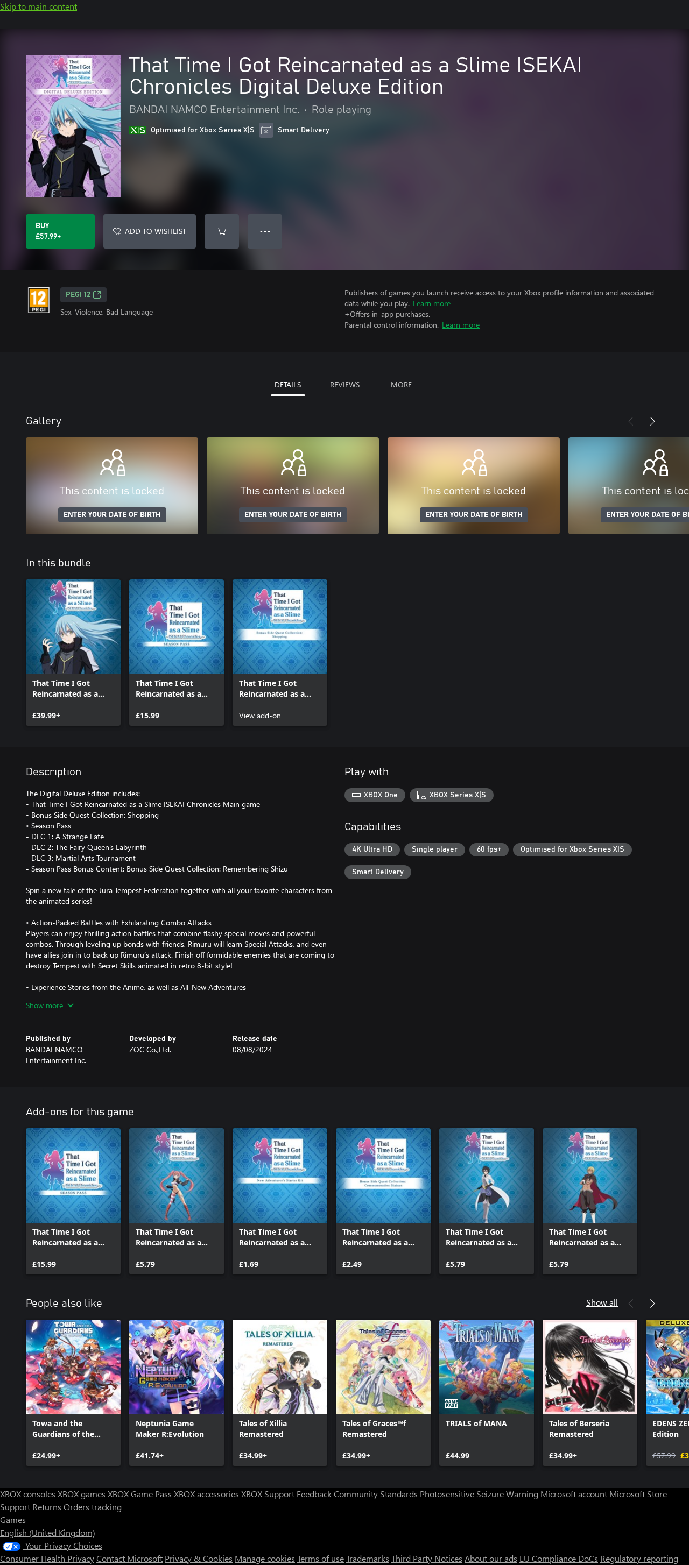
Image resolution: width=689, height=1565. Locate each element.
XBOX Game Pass (140, 1493)
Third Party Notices (426, 1558)
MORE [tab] (401, 384)
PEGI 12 (78, 295)
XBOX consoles (27, 1493)
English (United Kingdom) (47, 1532)
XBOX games (82, 1493)
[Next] (652, 421)
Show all (602, 1302)
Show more (44, 1005)
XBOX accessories (206, 1493)
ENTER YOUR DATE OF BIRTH (112, 515)
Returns (46, 1506)
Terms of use (320, 1558)
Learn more (432, 303)
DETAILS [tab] (288, 384)
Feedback (314, 1493)
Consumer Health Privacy (47, 1558)
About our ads (491, 1558)
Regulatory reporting (639, 1558)
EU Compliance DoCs (558, 1558)
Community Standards (376, 1493)
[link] (73, 652)
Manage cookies (265, 1558)
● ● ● (265, 231)
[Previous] (631, 421)
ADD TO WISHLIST (155, 231)
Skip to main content (38, 6)
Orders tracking (93, 1506)
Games (13, 1519)
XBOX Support (267, 1493)
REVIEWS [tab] (345, 384)
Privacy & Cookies (199, 1558)
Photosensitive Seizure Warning (479, 1493)
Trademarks (367, 1558)
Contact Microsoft (129, 1558)
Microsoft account (573, 1493)
